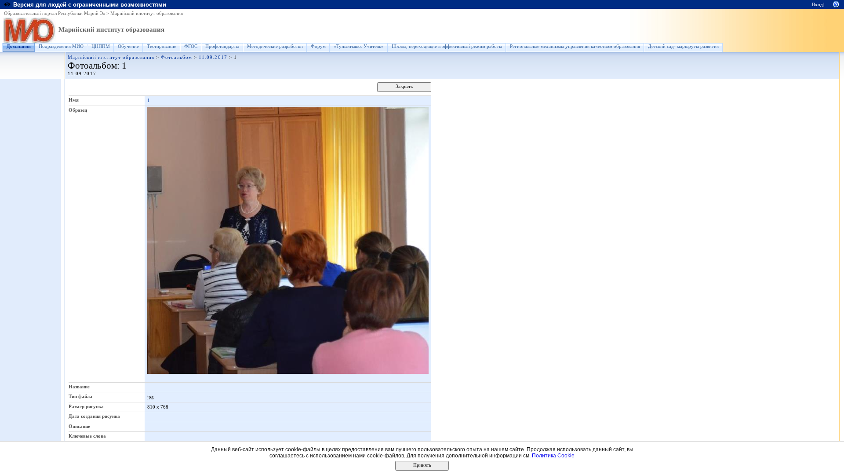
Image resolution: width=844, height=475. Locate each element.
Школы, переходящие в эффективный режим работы (447, 46)
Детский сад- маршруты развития (683, 46)
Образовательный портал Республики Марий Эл (54, 13)
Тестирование (161, 46)
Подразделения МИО (61, 46)
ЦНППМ (100, 46)
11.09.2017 (213, 57)
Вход (817, 4)
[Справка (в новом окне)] (836, 3)
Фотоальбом (176, 57)
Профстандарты (222, 46)
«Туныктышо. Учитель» (359, 46)
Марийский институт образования (146, 13)
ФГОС (190, 46)
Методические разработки (275, 46)
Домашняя (19, 46)
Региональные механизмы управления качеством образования (575, 46)
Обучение (128, 46)
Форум (318, 46)
